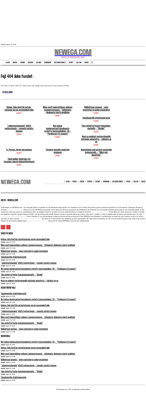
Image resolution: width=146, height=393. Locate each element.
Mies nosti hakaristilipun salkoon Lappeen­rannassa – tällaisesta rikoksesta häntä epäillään (57, 110)
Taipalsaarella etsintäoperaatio (96, 117)
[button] (91, 62)
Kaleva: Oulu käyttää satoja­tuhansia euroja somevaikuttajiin (19, 108)
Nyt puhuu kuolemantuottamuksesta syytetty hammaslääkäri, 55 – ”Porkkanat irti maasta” (57, 129)
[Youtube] (8, 227)
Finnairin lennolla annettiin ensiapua (57, 151)
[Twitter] (3, 227)
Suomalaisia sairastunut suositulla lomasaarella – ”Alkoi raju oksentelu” (96, 152)
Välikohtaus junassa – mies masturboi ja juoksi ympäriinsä (96, 108)
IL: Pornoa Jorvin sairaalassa (19, 149)
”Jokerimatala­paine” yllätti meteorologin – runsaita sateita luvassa (19, 128)
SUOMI (19, 113)
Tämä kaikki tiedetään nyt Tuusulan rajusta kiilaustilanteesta (19, 160)
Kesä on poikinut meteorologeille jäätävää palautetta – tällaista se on (96, 139)
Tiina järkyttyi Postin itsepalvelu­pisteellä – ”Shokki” (96, 127)
